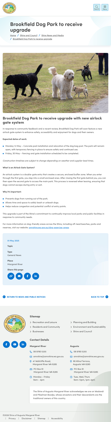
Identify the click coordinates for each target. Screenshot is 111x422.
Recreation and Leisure (45, 322)
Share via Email (19, 276)
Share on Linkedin (35, 276)
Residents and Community (46, 326)
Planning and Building (84, 322)
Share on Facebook (27, 276)
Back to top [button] (97, 296)
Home (13, 35)
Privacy (12, 418)
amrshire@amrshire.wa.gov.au (48, 356)
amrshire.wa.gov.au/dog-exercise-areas (49, 227)
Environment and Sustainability (89, 326)
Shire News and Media (52, 35)
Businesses (38, 331)
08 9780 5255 (39, 351)
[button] (96, 7)
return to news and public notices (26, 296)
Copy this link (10, 276)
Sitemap (41, 418)
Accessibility (57, 418)
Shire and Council (28, 35)
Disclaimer (27, 418)
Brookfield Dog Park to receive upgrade (32, 38)
